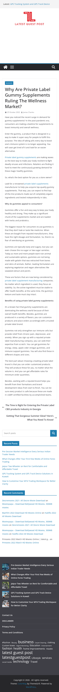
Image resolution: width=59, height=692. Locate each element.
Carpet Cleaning (40, 643)
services (47, 657)
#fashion (6, 642)
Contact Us (7, 615)
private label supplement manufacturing (24, 280)
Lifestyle (36, 658)
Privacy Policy (8, 626)
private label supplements (36, 183)
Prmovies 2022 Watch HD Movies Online (20, 542)
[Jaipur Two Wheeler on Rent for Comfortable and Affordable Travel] (5, 585)
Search (53, 433)
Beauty (14, 643)
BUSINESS (9, 83)
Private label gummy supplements (20, 157)
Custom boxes (8, 645)
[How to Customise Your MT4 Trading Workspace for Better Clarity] (5, 603)
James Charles (28, 112)
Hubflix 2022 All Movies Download (27, 534)
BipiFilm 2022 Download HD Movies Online (21, 513)
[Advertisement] (29, 47)
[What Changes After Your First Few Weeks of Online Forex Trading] (5, 576)
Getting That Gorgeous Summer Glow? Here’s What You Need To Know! (30, 417)
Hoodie (49, 649)
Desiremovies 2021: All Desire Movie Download (23, 500)
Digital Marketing (22, 646)
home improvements (34, 648)
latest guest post (17, 652)
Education (35, 645)
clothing (51, 642)
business (26, 641)
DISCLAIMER (7, 621)
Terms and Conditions (12, 632)
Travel (33, 661)
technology (21, 661)
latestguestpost (16, 657)
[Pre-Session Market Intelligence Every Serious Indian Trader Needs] (5, 566)
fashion (7, 648)
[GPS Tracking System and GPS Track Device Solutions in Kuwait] (5, 594)
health (17, 648)
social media (7, 662)
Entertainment (46, 646)
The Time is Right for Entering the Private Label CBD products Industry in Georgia (29, 407)
